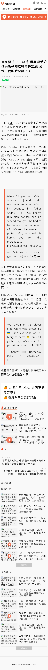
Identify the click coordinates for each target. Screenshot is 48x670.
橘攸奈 (26, 17)
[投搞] (33, 2)
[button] (45, 2)
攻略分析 (5, 8)
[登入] (41, 2)
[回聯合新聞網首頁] (2, 4)
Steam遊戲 (38, 17)
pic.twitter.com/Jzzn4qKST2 (24, 345)
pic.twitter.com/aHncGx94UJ (24, 245)
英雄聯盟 (14, 17)
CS (5, 449)
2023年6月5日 (32, 256)
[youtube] (37, 2)
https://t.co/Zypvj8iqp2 (25, 341)
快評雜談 (38, 8)
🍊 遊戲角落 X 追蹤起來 (20, 397)
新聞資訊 (27, 8)
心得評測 (16, 8)
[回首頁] (8, 4)
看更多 (24, 565)
